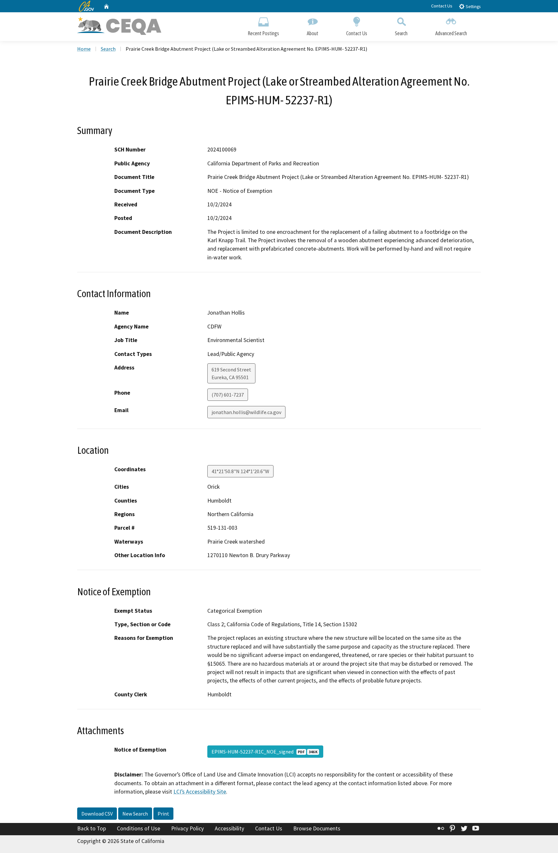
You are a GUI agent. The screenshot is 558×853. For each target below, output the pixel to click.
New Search (135, 813)
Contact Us (441, 6)
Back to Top (91, 828)
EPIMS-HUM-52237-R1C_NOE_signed (264, 751)
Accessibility (229, 828)
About (312, 33)
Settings (472, 6)
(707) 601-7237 (228, 394)
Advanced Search (451, 33)
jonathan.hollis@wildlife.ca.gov (246, 412)
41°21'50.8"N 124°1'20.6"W (240, 471)
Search (401, 33)
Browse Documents (316, 828)
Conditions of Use (138, 828)
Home (84, 49)
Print (163, 813)
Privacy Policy (187, 828)
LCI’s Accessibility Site (199, 791)
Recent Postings (263, 33)
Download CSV (97, 813)
